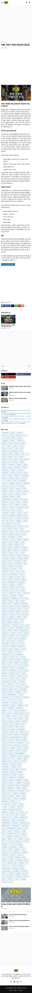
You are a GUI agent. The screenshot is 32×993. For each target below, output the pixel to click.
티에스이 (21, 718)
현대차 (3, 788)
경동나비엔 (19, 432)
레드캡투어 (4, 494)
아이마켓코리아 (11, 593)
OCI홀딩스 (11, 860)
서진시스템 (10, 553)
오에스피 (4, 627)
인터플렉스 (18, 660)
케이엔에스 (10, 692)
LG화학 (23, 849)
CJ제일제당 (12, 807)
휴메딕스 (18, 796)
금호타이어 (23, 443)
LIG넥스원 (4, 852)
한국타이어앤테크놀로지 (19, 753)
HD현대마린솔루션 (6, 823)
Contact (20, 990)
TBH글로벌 (23, 879)
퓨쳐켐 (21, 732)
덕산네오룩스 (21, 470)
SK (10, 865)
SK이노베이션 (24, 871)
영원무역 (9, 622)
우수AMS (12, 633)
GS (11, 815)
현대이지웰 (10, 785)
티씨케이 (9, 718)
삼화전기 (10, 547)
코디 (12, 697)
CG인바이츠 (12, 801)
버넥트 (12, 520)
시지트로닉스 (5, 571)
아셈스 (11, 590)
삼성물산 (4, 537)
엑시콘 (18, 614)
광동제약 (20, 438)
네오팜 (16, 448)
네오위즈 (4, 448)
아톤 (22, 598)
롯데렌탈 (12, 496)
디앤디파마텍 (26, 483)
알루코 (26, 598)
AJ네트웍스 (9, 799)
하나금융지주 (24, 740)
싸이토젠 (10, 579)
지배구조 (23, 678)
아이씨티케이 (26, 593)
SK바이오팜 (14, 868)
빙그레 (27, 531)
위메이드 (13, 641)
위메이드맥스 (20, 641)
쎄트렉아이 (17, 579)
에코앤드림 (17, 611)
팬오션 (23, 724)
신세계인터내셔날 (13, 574)
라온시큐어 (18, 491)
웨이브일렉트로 (22, 638)
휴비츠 (24, 796)
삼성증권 (4, 542)
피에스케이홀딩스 (24, 734)
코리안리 (4, 700)
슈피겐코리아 (11, 566)
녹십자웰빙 (10, 456)
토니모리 (14, 716)
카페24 (10, 689)
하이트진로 (25, 745)
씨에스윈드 (4, 585)
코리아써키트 (18, 697)
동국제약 (4, 475)
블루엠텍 (21, 526)
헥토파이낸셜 (21, 777)
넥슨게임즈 (4, 454)
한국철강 (24, 750)
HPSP (3, 833)
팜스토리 (17, 724)
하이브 (9, 745)
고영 (3, 438)
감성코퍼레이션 (5, 432)
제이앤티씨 (12, 668)
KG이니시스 (4, 841)
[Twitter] (12, 306)
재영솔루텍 (17, 662)
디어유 (11, 486)
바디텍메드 (4, 518)
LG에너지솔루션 (13, 847)
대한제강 (4, 467)
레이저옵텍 (17, 494)
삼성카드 (10, 542)
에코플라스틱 (5, 614)
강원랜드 (13, 432)
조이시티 (18, 673)
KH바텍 (11, 841)
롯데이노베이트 (24, 499)
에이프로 (26, 609)
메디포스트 (19, 510)
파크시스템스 (5, 724)
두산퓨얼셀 (11, 483)
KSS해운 (17, 841)
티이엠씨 (4, 721)
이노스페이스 (10, 652)
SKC (3, 876)
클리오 (9, 713)
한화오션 (21, 775)
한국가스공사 (5, 748)
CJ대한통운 (4, 807)
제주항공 (12, 673)
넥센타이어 (4, 451)
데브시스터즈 (13, 472)
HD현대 (13, 820)
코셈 (14, 700)
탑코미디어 (22, 713)
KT (22, 841)
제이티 (20, 670)
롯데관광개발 (5, 496)
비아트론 (15, 529)
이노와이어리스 (18, 652)
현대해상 (18, 788)
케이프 (3, 694)
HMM (24, 831)
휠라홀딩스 (11, 796)
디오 (16, 486)
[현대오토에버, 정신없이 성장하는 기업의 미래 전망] (4, 388)
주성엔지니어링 (19, 676)
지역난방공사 (21, 681)
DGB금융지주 (5, 812)
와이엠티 (15, 630)
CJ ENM (21, 804)
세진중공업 (19, 558)
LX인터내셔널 (20, 855)
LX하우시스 (4, 857)
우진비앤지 (4, 635)
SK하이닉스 (25, 873)
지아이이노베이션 (5, 681)
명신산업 (13, 512)
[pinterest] (17, 982)
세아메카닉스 (26, 555)
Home (11, 990)
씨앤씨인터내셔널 (11, 582)
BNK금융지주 (5, 801)
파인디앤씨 (25, 721)
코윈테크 (4, 708)
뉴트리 (9, 459)
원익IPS (4, 638)
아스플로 (22, 590)
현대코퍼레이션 (11, 788)
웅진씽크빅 (11, 635)
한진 (20, 766)
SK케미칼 (12, 873)
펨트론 (16, 726)
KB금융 (3, 839)
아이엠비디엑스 (13, 595)
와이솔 (3, 630)
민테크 (26, 515)
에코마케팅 (10, 611)
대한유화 (25, 464)
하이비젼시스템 (17, 745)
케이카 (24, 692)
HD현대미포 (15, 823)
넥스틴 (21, 451)
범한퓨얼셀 (18, 520)
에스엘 (3, 603)
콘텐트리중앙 (11, 708)
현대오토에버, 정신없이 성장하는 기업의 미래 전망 (20, 386)
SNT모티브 (18, 876)
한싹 (10, 761)
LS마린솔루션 (24, 852)
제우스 (19, 665)
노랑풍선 (16, 454)
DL (16, 812)
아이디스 (4, 593)
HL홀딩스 (10, 831)
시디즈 (20, 569)
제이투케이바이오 (12, 670)
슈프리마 (4, 566)
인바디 (16, 657)
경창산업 (18, 435)
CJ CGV (14, 804)
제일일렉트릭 (5, 673)
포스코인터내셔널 (20, 729)
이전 (29, 366)
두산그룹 (8, 480)
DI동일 (12, 812)
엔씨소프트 (4, 617)
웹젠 (3, 641)
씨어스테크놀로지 (20, 582)
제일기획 (26, 670)
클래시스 (4, 713)
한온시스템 (23, 761)
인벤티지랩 (23, 657)
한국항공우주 (5, 756)
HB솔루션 (16, 817)
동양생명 (11, 478)
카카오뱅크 (25, 686)
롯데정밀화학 (5, 502)
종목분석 (9, 302)
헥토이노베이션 (12, 777)
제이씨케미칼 (5, 668)
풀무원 (11, 732)
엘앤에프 (19, 617)
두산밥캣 (14, 480)
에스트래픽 (4, 606)
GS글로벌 (23, 815)
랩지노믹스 (25, 491)
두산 (3, 480)
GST (10, 817)
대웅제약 (21, 462)
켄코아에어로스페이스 (12, 694)
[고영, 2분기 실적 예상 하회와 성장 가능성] (4, 916)
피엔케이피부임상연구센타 (15, 737)
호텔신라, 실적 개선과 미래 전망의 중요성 (18, 398)
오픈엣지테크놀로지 (19, 627)
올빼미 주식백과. (13, 988)
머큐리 (26, 507)
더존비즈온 (13, 470)
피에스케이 (16, 734)
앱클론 (16, 601)
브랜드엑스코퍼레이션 (6, 526)
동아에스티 (4, 478)
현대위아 (4, 785)
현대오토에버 (26, 783)
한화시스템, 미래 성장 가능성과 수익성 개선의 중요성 (20, 393)
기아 (3, 446)
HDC (3, 828)
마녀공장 (12, 507)
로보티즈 (24, 494)
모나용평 (19, 512)
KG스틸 (27, 839)
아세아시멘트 (5, 590)
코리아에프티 (26, 697)
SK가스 (15, 865)
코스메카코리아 (5, 702)
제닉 (14, 665)
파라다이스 (10, 721)
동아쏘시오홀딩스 (24, 475)
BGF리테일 (23, 799)
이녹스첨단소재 (5, 654)
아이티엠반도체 (5, 598)
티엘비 (26, 718)
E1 (26, 812)
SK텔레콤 (18, 873)
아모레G (12, 587)
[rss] (21, 982)
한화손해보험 (5, 772)
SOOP (3, 879)
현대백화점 (18, 783)
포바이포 (4, 729)
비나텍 (26, 526)
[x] (11, 982)
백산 (7, 520)
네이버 (21, 448)
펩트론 (22, 726)
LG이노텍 (4, 849)
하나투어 (27, 742)
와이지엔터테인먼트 (24, 630)
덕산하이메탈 (5, 472)
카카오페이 (4, 689)
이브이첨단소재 (19, 654)
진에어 (3, 684)
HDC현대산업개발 (11, 828)
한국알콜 (4, 750)
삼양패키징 (16, 545)
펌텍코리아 (10, 726)
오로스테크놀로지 (5, 625)
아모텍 (17, 587)
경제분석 (12, 435)
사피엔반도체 (11, 534)
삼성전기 (13, 539)
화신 (28, 791)
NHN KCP (4, 860)
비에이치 (21, 529)
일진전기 (4, 662)
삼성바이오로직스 (12, 537)
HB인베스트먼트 (23, 817)
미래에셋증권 (19, 515)
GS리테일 (4, 817)
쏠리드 (3, 582)
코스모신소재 (13, 702)
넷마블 (10, 454)
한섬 (14, 758)
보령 (3, 523)
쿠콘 (10, 710)
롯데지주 (12, 502)
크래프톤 (15, 710)
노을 (28, 454)
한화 (12, 769)
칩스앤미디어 (22, 684)
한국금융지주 (13, 748)
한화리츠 (17, 769)
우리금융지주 (5, 633)
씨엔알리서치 (12, 585)
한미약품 (4, 758)
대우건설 (15, 462)
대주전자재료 (11, 464)
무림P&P (4, 515)
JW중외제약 (16, 836)
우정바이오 (26, 633)
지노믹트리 (4, 678)
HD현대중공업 (25, 825)
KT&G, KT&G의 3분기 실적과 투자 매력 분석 (15, 905)
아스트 (16, 590)
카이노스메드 (5, 686)
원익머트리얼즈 (24, 635)
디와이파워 (22, 486)
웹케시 (8, 641)
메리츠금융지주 (5, 512)
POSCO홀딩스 (19, 860)
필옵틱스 (4, 740)
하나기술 (4, 742)
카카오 (11, 686)
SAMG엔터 (9, 863)
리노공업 (24, 504)
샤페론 (3, 550)
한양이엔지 (16, 761)
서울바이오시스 (17, 550)
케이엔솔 (4, 692)
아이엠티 (21, 595)
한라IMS (20, 756)
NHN (24, 857)
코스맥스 (20, 700)
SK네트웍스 (21, 865)
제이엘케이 (4, 670)
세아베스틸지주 (5, 558)
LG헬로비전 (16, 849)
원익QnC (10, 638)
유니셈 (22, 643)
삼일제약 (4, 547)
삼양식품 (10, 545)
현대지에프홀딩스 (25, 785)
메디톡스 (13, 510)
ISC (18, 833)
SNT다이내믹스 (10, 876)
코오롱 (20, 702)
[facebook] (14, 982)
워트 (17, 635)
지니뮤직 (11, 678)
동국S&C (10, 475)
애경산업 (4, 601)
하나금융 (17, 740)
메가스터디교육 (5, 510)
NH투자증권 (18, 857)
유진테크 (10, 649)
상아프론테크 (24, 547)
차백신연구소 (10, 684)
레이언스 (11, 494)
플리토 (9, 734)
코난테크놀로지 (5, 697)
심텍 (23, 577)
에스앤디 (22, 601)
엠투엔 (3, 622)
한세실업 (19, 758)
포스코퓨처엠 (5, 732)
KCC (15, 839)
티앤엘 (15, 718)
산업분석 (18, 534)
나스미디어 (15, 446)
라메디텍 (12, 491)
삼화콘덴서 (17, 547)
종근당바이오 (5, 676)
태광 (28, 713)
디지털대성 (4, 488)
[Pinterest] (19, 306)
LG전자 (10, 849)
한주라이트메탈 (5, 766)
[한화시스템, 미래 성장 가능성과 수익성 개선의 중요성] (4, 394)
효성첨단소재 (22, 793)
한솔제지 (25, 758)
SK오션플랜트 (16, 871)
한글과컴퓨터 (13, 756)
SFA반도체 (21, 863)
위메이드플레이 (5, 643)
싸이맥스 (4, 579)
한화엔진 (14, 775)
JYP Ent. (24, 836)
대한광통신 (18, 464)
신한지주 (4, 577)
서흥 (16, 553)
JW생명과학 (9, 836)
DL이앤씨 (22, 812)
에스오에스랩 (15, 603)
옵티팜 (27, 627)
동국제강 (25, 472)
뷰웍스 (18, 523)
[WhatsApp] (16, 306)
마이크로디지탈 (19, 507)
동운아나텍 (17, 478)
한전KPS (19, 764)
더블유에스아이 (5, 470)
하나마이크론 (11, 742)
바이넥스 (11, 518)
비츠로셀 (21, 531)
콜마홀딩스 (4, 710)
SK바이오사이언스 (6, 868)
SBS (16, 863)
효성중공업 (15, 793)
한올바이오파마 (5, 764)
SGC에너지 (4, 865)
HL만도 (3, 831)
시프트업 (17, 571)
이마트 (12, 654)
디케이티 (24, 488)
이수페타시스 (5, 657)
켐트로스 (21, 694)
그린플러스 (12, 440)
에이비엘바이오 (26, 606)
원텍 (16, 638)
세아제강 (13, 558)
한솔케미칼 (4, 761)
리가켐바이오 (17, 504)
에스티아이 (11, 606)
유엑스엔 (4, 649)
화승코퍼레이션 (21, 791)
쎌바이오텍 (24, 579)
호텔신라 (4, 791)
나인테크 (21, 446)
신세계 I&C (4, 574)
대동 (21, 459)
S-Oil (3, 863)
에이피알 (4, 611)
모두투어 (25, 512)
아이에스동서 (5, 595)
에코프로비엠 (25, 611)
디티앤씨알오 (5, 491)
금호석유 (16, 443)
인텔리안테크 (26, 660)
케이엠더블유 (18, 692)
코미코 (9, 700)
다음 (3, 366)
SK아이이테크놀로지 (6, 871)
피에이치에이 (5, 737)
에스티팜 (18, 606)
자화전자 (10, 662)
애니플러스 (10, 601)
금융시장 (4, 443)
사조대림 (4, 534)
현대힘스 (24, 788)
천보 (16, 684)
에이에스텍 (4, 609)
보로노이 (8, 523)
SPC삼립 (10, 879)
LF (9, 844)
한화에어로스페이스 (6, 775)
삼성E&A (22, 542)
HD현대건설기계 (21, 820)
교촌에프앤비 (5, 440)
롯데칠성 (18, 502)
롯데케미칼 (25, 502)
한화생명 (23, 769)
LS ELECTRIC (16, 852)
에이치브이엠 (12, 609)
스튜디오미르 (13, 569)
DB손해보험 (12, 809)
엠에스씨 (16, 619)
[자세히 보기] (26, 306)
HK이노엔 (19, 828)
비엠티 (11, 531)
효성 (9, 793)
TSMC (11, 881)
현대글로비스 (19, 780)
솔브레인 (4, 563)
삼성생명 (20, 537)
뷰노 (14, 523)
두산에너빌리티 (22, 480)
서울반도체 (25, 550)
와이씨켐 (9, 630)
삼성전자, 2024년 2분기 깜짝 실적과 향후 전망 (19, 920)
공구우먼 (13, 438)
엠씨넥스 (4, 619)
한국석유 (26, 748)
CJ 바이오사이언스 (6, 804)
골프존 (8, 438)
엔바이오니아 (25, 614)
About (15, 990)
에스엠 (9, 603)
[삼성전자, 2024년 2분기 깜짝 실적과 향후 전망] (4, 922)
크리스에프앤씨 (23, 710)
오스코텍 (27, 625)
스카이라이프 (19, 566)
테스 (3, 716)
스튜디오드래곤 (5, 569)
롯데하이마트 (5, 504)
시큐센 (11, 571)
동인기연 (24, 478)
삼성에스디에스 (5, 539)
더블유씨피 (25, 467)
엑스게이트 (12, 614)
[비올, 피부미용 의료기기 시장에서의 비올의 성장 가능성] (8, 319)
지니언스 (17, 678)
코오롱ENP (19, 705)
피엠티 (25, 737)
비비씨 (3, 529)
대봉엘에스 (4, 462)
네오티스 (10, 448)
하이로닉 (4, 745)
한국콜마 (10, 753)
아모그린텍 (19, 585)
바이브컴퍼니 (18, 518)
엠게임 (24, 617)
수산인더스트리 (18, 563)
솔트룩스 (10, 563)
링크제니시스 (5, 507)
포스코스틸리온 (11, 729)
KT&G (27, 841)
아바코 (23, 587)
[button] (2, 2)
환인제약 (4, 793)
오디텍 (21, 622)
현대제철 (17, 785)
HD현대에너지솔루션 (24, 823)
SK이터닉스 (4, 873)
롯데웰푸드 (16, 499)
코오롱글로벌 (5, 705)
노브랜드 (22, 454)
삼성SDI (4, 545)
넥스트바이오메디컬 (13, 451)
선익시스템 (22, 553)
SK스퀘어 (22, 868)
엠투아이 (22, 619)
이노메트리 (23, 649)
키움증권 (15, 713)
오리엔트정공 (14, 625)
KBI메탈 (9, 839)
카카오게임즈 (18, 686)
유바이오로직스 (21, 646)
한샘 (9, 758)
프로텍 (26, 732)
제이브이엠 (25, 665)
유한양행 (16, 649)
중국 (26, 676)
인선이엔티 (4, 660)
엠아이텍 (10, 619)
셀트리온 (10, 561)
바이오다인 (25, 518)
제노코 (9, 665)
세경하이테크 (12, 555)
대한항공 (10, 467)
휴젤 (3, 799)
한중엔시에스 (13, 766)
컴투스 (16, 689)
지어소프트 (14, 681)
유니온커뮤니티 (5, 646)
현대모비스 (11, 783)
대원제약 (4, 464)
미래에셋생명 (11, 515)
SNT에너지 (25, 876)
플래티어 (4, 734)
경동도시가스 (5, 435)
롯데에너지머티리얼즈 (6, 499)
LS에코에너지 (5, 855)
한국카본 (4, 753)
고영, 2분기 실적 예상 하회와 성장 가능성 (18, 914)
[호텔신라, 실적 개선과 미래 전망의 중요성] (4, 400)
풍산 (16, 732)
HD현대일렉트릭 (16, 825)
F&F (3, 815)
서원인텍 (4, 553)
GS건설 (16, 815)
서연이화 (9, 550)
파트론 (11, 724)
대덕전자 (15, 459)
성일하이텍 (4, 555)
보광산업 (25, 520)
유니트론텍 (13, 646)
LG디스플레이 (19, 844)
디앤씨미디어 (5, 486)
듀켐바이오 (18, 483)
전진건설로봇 (24, 662)
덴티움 (19, 472)
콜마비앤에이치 (19, 708)
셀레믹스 (26, 558)
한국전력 (18, 750)
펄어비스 (4, 726)
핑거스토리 (10, 740)
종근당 (24, 673)
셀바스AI (4, 561)
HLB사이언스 (17, 831)
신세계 (23, 571)
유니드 (16, 643)
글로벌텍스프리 (20, 440)
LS (9, 852)
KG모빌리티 (20, 839)
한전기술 (13, 764)
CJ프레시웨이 (20, 807)
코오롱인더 (12, 705)
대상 (10, 462)
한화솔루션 (12, 772)
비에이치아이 (5, 531)
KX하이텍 (4, 844)
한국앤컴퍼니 (11, 750)
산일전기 (24, 534)
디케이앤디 (17, 488)
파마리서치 (17, 721)
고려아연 (24, 435)
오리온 (21, 625)
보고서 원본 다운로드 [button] (9, 264)
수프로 (24, 563)
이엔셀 (11, 657)
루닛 (11, 504)
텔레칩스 (8, 716)
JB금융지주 (23, 833)
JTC (3, 836)
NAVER (11, 857)
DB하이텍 (19, 809)
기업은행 (8, 446)
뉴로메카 (4, 459)
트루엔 (3, 718)
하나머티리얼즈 (19, 742)
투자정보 (26, 716)
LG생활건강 (4, 847)
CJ (18, 801)
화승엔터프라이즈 (12, 791)
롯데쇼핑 (18, 496)
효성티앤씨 (4, 796)
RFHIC (26, 860)
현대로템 (26, 780)
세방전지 (19, 555)
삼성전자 (19, 539)
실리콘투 (18, 577)
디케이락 (11, 488)
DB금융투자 (4, 809)
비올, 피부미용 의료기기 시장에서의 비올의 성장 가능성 (8, 325)
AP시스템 (16, 799)
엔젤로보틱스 (12, 617)
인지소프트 (11, 660)
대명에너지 (26, 459)
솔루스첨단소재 (18, 561)
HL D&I (25, 828)
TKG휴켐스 (4, 881)
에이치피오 (19, 609)
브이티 (15, 526)
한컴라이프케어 (5, 769)
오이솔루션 (10, 627)
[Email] (22, 306)
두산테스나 (4, 483)
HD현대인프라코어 (6, 825)
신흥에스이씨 (11, 577)
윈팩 (12, 643)
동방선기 (16, 475)
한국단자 (20, 748)
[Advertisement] (16, 22)
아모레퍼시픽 (5, 587)
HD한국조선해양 (5, 820)
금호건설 (10, 443)
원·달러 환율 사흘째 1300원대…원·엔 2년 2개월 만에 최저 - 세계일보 (15, 410)
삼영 (22, 545)
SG (27, 863)
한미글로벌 (26, 756)
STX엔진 (16, 879)
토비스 (20, 716)
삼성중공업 (25, 539)
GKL (7, 815)
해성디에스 (4, 777)
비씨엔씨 (9, 529)
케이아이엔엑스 (23, 689)
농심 (15, 456)
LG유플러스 (21, 847)
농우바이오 (21, 456)
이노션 (3, 652)
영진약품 (15, 622)
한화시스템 (19, 772)
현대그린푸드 (11, 780)
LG (13, 844)
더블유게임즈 (17, 467)
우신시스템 (19, 633)
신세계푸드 (21, 574)
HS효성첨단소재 (11, 833)
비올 (4, 42)
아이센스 (19, 593)
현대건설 (4, 780)
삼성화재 (16, 542)
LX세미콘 (12, 855)
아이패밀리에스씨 (14, 598)
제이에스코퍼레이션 (21, 668)
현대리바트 (4, 783)
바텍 (3, 520)
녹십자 (3, 456)
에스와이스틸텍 (24, 603)
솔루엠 (24, 561)
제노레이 (4, 665)
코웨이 (26, 705)
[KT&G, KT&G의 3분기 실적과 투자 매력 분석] (16, 895)
